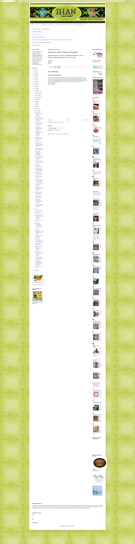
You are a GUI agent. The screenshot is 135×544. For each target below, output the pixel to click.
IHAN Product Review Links (48, 24)
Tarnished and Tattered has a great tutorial (38, 128)
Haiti (36, 208)
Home (32, 24)
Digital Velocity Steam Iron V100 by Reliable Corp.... (39, 188)
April (36, 106)
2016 (35, 79)
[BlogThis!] (55, 67)
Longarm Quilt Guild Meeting (39, 184)
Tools (37, 24)
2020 (35, 72)
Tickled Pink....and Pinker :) (38, 213)
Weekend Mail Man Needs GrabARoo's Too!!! (39, 248)
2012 (35, 86)
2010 (35, 90)
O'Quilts (94, 125)
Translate (58, 130)
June (36, 103)
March (36, 108)
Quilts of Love (96, 243)
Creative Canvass (97, 414)
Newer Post (50, 120)
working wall (95, 299)
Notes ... (94, 277)
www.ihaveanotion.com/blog (45, 42)
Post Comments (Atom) (59, 122)
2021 (35, 70)
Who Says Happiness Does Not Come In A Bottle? (39, 232)
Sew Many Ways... (97, 390)
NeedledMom (96, 136)
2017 (35, 77)
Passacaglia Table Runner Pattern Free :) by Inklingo (38, 217)
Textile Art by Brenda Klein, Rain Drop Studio (39, 240)
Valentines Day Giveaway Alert (38, 173)
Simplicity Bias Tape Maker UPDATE (39, 149)
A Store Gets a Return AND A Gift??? (38, 177)
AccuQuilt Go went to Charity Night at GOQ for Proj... (39, 170)
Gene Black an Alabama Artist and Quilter (97, 160)
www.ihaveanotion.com (37, 31)
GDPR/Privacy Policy (79, 24)
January (37, 112)
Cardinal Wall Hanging (100, 364)
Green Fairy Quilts (97, 172)
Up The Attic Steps (38, 210)
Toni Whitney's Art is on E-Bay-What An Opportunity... (39, 181)
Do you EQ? (37, 163)
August (36, 99)
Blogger (73, 526)
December (37, 92)
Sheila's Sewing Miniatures (38, 244)
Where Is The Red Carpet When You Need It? (38, 193)
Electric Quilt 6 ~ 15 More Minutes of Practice (39, 158)
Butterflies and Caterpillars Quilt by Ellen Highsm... (39, 253)
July (36, 101)
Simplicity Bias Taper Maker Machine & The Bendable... (38, 263)
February (37, 110)
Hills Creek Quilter (97, 288)
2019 (35, 73)
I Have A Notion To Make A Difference (38, 115)
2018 (35, 75)
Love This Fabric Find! (100, 292)
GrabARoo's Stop (38, 141)
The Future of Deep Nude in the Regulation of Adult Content (97, 194)
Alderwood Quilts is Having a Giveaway (39, 236)
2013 (35, 84)
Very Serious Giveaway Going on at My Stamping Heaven (39, 133)
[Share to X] (57, 67)
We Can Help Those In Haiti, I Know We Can (39, 205)
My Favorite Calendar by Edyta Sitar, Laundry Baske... (39, 225)
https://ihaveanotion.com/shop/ (38, 37)
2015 (35, 81)
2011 (35, 88)
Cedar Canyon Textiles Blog (38, 197)
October (36, 95)
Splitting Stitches (96, 266)
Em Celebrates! (96, 425)
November (37, 93)
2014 (35, 83)
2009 (35, 270)
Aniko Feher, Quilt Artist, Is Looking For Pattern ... (39, 258)
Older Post (85, 120)
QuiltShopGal (96, 191)
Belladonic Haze (100, 246)
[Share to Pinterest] (60, 67)
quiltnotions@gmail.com (43, 508)
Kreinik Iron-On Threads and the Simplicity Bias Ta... (39, 145)
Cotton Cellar (96, 310)
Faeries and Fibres (97, 333)
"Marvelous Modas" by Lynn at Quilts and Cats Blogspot (39, 119)
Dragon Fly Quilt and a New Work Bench (39, 138)
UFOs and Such (100, 128)
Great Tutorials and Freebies (64, 24)
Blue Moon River (96, 147)
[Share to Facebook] (58, 67)
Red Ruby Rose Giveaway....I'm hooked (38, 124)
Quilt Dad (95, 372)
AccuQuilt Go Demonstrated (38, 166)
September (37, 97)
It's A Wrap (37, 228)
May (36, 104)
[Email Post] (50, 66)
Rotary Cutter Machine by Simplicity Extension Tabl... (39, 153)
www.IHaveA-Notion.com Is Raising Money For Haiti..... (38, 201)
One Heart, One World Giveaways (39, 161)
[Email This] (54, 67)
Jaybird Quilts (96, 199)
